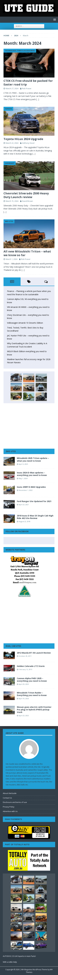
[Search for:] (29, 26)
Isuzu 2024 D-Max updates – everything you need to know (32, 473)
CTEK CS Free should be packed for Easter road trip (28, 82)
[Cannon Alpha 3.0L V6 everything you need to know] (28, 378)
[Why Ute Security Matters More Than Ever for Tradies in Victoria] (41, 936)
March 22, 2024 (12, 143)
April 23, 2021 (24, 504)
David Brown (27, 201)
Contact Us (7, 798)
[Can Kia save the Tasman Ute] (16, 926)
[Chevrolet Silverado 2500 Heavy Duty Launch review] (29, 175)
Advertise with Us (10, 811)
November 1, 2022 (26, 490)
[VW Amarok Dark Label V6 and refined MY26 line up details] (28, 936)
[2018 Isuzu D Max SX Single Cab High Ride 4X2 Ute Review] (9, 518)
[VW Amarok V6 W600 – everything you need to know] (41, 378)
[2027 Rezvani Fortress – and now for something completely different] (28, 917)
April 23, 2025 (24, 715)
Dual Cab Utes (13, 646)
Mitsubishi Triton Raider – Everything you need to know (32, 694)
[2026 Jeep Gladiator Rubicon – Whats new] (41, 945)
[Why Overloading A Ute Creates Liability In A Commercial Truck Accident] (28, 396)
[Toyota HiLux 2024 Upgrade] (29, 121)
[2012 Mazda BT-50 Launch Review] (9, 655)
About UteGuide (9, 793)
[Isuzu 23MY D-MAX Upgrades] (9, 490)
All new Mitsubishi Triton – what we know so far (27, 253)
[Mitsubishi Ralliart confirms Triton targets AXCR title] (41, 908)
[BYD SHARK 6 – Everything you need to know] (41, 926)
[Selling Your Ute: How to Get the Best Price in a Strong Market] (16, 917)
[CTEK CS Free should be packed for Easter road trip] (29, 63)
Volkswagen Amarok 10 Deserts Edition (25, 322)
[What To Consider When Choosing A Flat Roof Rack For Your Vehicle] (16, 945)
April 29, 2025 (24, 684)
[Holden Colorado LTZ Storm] (9, 668)
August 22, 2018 (24, 521)
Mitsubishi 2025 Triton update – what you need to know (33, 459)
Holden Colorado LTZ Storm (31, 666)
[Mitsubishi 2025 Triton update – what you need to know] (9, 461)
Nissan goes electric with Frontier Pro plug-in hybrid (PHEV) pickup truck (34, 709)
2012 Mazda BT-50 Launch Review (34, 652)
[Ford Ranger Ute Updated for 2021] (9, 504)
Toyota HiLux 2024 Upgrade (23, 139)
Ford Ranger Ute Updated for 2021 (34, 501)
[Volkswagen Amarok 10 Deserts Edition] (28, 387)
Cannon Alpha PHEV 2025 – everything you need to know (32, 679)
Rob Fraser (26, 88)
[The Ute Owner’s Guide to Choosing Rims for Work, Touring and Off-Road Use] (28, 908)
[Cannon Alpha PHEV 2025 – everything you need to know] (9, 681)
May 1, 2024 (23, 478)
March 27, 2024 (12, 88)
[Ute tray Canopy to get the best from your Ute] (28, 945)
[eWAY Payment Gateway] (29, 837)
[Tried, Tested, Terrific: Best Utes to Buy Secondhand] (41, 387)
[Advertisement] (29, 426)
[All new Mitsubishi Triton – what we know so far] (29, 233)
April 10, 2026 (24, 698)
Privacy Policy (8, 806)
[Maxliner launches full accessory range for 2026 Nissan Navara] (16, 908)
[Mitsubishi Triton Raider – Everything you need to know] (9, 695)
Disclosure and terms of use (15, 802)
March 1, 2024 (11, 259)
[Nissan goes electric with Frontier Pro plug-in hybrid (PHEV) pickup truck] (9, 710)
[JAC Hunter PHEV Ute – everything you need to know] (16, 396)
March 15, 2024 (12, 201)
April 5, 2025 (23, 464)
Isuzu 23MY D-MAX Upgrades (31, 487)
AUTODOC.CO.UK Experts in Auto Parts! (19, 956)
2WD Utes (11, 451)
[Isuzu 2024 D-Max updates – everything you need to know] (9, 475)
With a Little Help (10, 962)
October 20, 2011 (25, 656)
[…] (37, 99)
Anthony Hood (28, 143)
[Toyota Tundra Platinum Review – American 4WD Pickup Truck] (28, 926)
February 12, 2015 (25, 669)
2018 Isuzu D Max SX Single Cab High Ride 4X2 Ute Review (35, 517)
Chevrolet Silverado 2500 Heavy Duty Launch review (26, 195)
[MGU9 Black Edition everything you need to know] (41, 396)
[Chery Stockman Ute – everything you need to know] (16, 387)
